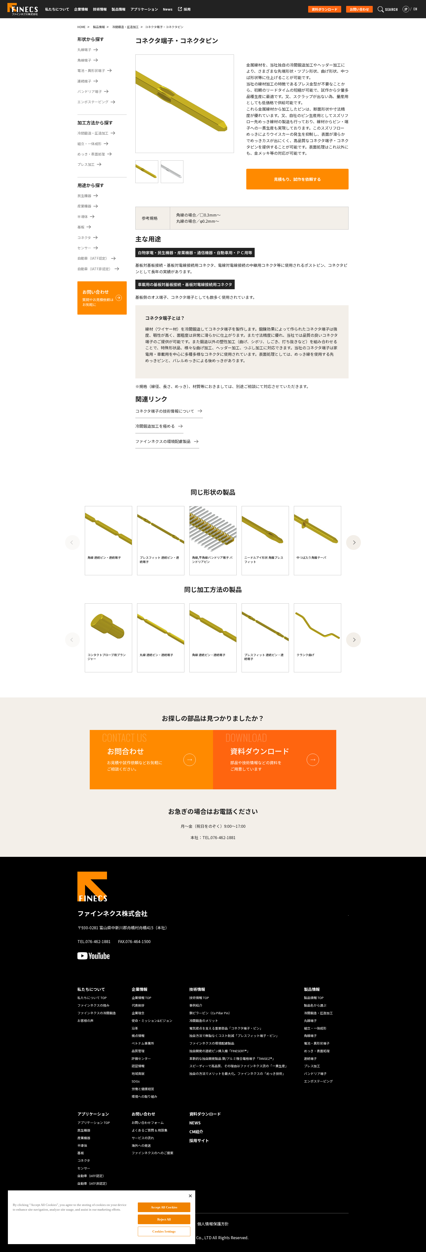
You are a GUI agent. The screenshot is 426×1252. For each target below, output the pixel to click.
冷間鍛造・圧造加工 (125, 27)
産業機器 (84, 205)
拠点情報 (138, 1035)
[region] (101, 1217)
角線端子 (84, 60)
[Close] (190, 1195)
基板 (80, 226)
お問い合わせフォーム (148, 1122)
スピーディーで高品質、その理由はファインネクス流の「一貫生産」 (238, 1066)
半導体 (82, 216)
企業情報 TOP (141, 997)
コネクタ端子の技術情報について (164, 411)
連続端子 (84, 81)
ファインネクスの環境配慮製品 (163, 441)
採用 (187, 9)
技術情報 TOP (199, 997)
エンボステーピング (92, 101)
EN (415, 8)
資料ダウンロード (324, 9)
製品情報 (99, 27)
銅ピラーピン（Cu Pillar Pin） (210, 1013)
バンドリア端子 (89, 91)
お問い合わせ (359, 9)
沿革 (135, 1028)
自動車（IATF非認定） (94, 268)
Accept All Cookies (164, 1207)
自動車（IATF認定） (93, 258)
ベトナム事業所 (143, 1043)
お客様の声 (85, 1020)
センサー (84, 247)
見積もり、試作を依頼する (297, 179)
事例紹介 (195, 1005)
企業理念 (138, 1013)
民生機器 (84, 195)
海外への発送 (141, 1145)
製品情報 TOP (314, 997)
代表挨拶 (138, 1005)
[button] (353, 542)
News (168, 9)
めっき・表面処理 (91, 154)
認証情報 (138, 1066)
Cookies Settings (164, 1231)
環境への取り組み (144, 1096)
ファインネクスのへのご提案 (152, 1152)
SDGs (136, 1081)
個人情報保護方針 (213, 1224)
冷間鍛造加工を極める (155, 426)
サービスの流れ (143, 1137)
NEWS (195, 1123)
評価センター (141, 1058)
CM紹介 (196, 1131)
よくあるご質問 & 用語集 (149, 1130)
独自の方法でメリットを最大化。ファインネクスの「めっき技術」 (237, 1073)
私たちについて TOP (92, 997)
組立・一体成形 (89, 143)
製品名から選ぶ (315, 1005)
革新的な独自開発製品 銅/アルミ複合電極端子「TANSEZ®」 (232, 1058)
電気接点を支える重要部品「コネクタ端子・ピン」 (226, 1028)
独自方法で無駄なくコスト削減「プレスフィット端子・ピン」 (234, 1035)
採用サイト (199, 1140)
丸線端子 (84, 49)
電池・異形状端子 (91, 70)
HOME (81, 27)
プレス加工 (86, 164)
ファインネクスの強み (93, 1005)
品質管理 (138, 1051)
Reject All (164, 1219)
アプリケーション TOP (93, 1122)
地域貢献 (138, 1073)
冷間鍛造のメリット (203, 1020)
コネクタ (84, 237)
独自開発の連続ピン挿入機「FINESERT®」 (219, 1051)
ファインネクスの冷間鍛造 (96, 1013)
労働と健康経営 (143, 1088)
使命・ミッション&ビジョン (152, 1020)
